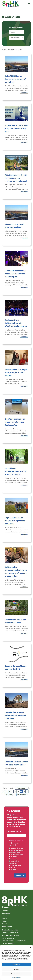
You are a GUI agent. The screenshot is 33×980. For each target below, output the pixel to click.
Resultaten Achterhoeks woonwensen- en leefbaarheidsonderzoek (16, 178)
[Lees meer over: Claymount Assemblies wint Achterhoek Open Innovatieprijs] (16, 258)
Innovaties (5, 916)
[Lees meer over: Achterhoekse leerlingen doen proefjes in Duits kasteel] (16, 357)
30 (9, 791)
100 (7, 794)
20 (6, 791)
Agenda (4, 918)
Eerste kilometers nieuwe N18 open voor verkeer (16, 763)
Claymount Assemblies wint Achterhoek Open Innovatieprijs (15, 274)
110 (10, 794)
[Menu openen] (29, 4)
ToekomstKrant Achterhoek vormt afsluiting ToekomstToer (16, 323)
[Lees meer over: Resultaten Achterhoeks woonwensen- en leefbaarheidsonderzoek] (16, 162)
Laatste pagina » (22, 794)
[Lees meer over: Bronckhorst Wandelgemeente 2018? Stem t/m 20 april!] (16, 456)
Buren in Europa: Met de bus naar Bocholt (15, 667)
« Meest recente (20, 788)
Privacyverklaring (16, 977)
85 (15, 791)
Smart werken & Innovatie (10, 930)
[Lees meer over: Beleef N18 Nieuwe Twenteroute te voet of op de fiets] (16, 64)
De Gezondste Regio (8, 943)
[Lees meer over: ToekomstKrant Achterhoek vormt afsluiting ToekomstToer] (16, 308)
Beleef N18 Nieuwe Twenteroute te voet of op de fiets (15, 79)
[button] (30, 947)
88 (24, 791)
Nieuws (4, 921)
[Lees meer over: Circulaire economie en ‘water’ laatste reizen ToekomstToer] (16, 406)
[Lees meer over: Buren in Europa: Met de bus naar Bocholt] (16, 654)
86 (18, 791)
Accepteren (16, 964)
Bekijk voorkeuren (16, 974)
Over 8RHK (5, 910)
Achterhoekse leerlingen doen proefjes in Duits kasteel (16, 372)
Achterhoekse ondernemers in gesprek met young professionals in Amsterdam (16, 571)
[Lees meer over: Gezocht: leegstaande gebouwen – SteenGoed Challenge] (16, 700)
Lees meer (24, 93)
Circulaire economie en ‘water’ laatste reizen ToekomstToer (15, 422)
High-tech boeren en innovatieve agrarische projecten (15, 521)
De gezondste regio (17, 848)
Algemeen (14, 869)
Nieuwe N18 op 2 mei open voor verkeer (14, 225)
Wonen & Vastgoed (17, 854)
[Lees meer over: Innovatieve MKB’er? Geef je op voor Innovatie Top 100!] (16, 113)
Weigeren (16, 969)
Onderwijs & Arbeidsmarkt (10, 932)
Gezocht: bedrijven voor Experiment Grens (15, 621)
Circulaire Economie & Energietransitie (13, 941)
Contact (4, 924)
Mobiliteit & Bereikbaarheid (10, 935)
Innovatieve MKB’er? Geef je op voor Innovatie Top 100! (16, 128)
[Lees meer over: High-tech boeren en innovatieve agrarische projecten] (16, 505)
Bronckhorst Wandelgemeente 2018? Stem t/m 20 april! (15, 471)
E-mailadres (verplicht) (14, 831)
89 (27, 791)
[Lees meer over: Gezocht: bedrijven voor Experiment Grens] (16, 607)
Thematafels (6, 913)
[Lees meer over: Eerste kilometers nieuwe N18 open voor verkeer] (16, 749)
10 (3, 791)
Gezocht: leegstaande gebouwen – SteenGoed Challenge (15, 715)
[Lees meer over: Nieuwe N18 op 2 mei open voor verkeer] (16, 212)
